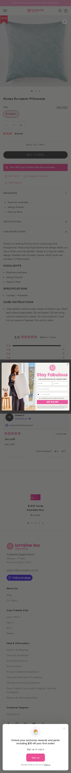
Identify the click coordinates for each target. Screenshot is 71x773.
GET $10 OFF (52, 402)
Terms (64, 408)
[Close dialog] (68, 364)
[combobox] (40, 394)
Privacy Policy (60, 408)
